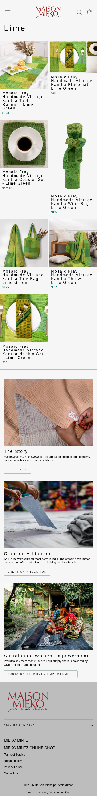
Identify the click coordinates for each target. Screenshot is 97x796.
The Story (18, 469)
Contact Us (11, 773)
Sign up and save (19, 725)
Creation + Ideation (27, 572)
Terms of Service (14, 754)
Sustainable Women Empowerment (41, 674)
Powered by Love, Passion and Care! (48, 792)
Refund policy (13, 761)
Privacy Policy (13, 767)
